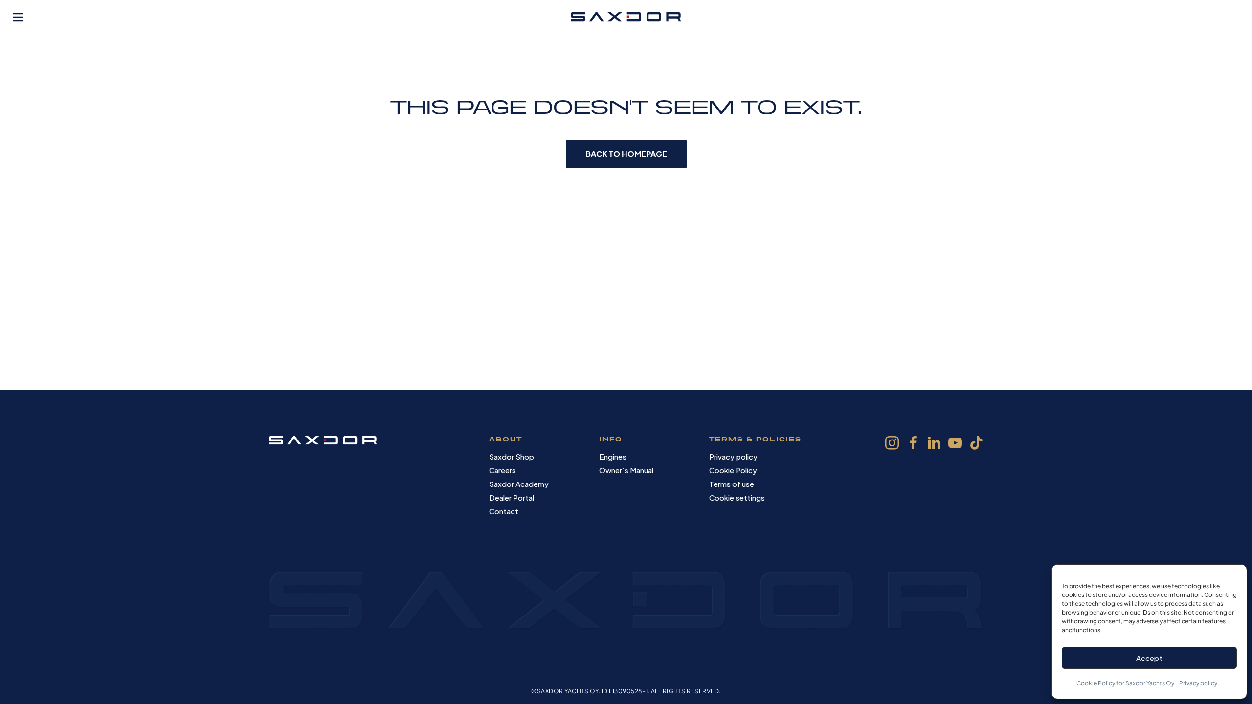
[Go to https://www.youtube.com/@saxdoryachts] (955, 444)
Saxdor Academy (519, 483)
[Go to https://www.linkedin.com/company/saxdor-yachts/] (934, 444)
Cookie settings (737, 497)
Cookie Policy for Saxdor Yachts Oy (1125, 683)
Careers (502, 470)
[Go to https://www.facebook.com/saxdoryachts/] (913, 444)
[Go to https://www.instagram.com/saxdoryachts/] (892, 444)
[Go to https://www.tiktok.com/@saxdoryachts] (976, 444)
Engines (612, 456)
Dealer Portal (511, 497)
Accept (1149, 657)
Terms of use (731, 483)
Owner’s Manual (626, 470)
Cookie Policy (733, 470)
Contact (503, 511)
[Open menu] (18, 17)
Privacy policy (1198, 683)
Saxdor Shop (511, 456)
